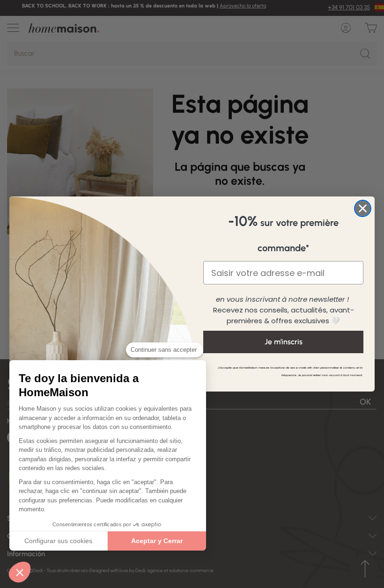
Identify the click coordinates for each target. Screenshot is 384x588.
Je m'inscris (284, 341)
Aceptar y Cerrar (157, 540)
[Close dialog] (362, 208)
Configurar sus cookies (58, 540)
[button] (19, 572)
